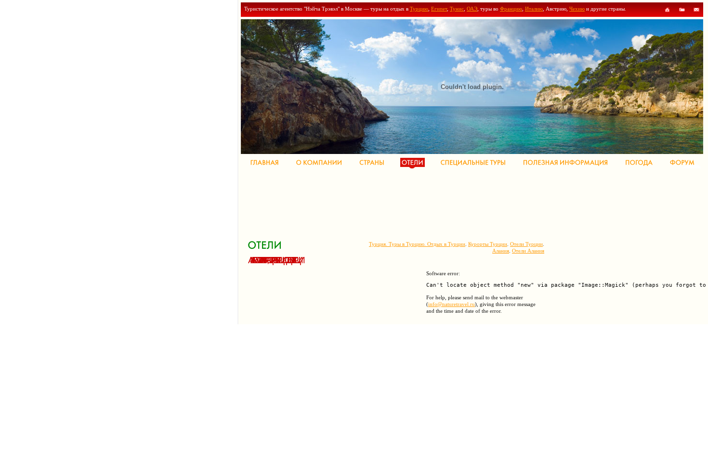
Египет (439, 9)
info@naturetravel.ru (451, 304)
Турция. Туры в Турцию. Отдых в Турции (417, 244)
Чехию (577, 9)
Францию (511, 9)
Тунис (457, 9)
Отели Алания (528, 251)
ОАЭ (472, 9)
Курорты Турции (487, 244)
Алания (500, 251)
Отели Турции (526, 244)
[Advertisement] (423, 202)
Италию (534, 9)
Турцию (419, 9)
